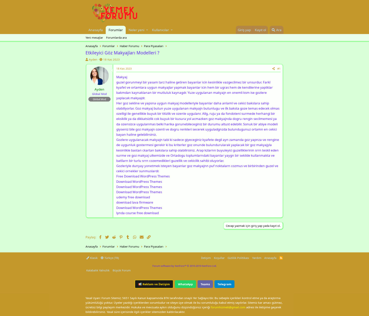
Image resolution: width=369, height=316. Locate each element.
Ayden (93, 59)
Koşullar (219, 258)
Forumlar (116, 30)
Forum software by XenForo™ (184, 266)
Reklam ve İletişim (154, 284)
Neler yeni (136, 30)
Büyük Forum (122, 270)
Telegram (224, 284)
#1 (279, 68)
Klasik (93, 258)
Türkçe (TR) (111, 258)
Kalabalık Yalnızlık (98, 270)
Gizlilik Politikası (238, 258)
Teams (205, 284)
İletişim (206, 258)
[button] (147, 30)
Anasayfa (95, 30)
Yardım (256, 258)
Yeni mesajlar (94, 37)
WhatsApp (185, 284)
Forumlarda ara (116, 37)
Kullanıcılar (160, 30)
